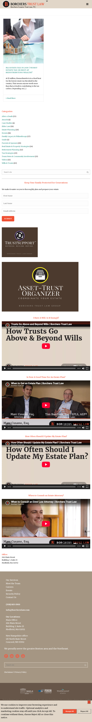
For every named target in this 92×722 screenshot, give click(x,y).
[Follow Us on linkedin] (12, 656)
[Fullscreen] (87, 368)
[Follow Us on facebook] (6, 656)
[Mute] (83, 368)
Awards (5, 120)
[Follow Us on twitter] (17, 656)
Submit (8, 219)
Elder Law (6, 126)
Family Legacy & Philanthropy (14, 136)
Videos (4, 160)
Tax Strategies (8, 153)
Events (4, 133)
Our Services (12, 580)
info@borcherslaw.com (18, 610)
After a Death (7, 116)
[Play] (5, 368)
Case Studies (7, 123)
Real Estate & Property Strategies (15, 146)
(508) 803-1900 (13, 604)
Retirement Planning (11, 150)
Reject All (84, 711)
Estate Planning (8, 130)
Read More (11, 98)
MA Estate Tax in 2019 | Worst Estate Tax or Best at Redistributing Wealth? (21, 70)
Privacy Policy (20, 672)
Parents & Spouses (9, 143)
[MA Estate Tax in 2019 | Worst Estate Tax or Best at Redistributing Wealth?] (23, 41)
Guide (4, 140)
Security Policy (13, 594)
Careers (9, 587)
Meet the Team (13, 583)
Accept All (70, 711)
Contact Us (11, 597)
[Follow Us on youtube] (23, 656)
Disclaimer (8, 672)
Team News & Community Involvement (18, 156)
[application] (46, 346)
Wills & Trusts (7, 163)
